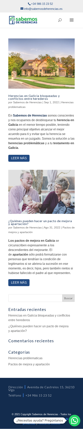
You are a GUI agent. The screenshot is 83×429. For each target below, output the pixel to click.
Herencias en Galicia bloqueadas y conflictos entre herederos (34, 97)
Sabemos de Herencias (27, 102)
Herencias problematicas (25, 358)
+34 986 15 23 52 (38, 395)
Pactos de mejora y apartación (29, 364)
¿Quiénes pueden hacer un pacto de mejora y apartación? (40, 222)
